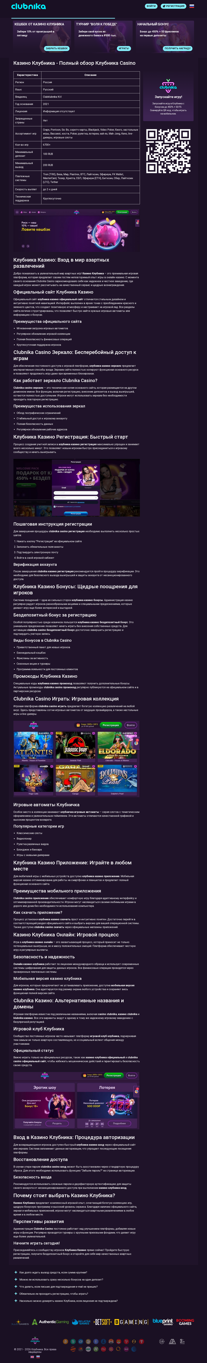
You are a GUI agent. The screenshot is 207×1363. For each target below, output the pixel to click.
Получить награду (116, 48)
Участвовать (182, 48)
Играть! (62, 48)
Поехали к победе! (168, 107)
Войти (151, 6)
